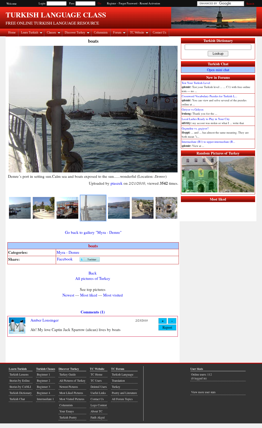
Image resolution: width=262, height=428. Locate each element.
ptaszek (117, 183)
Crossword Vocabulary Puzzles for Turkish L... (209, 96)
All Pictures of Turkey (72, 380)
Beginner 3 (43, 387)
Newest (68, 295)
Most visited (113, 295)
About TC (97, 411)
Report (167, 327)
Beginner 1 (43, 374)
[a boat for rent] (67, 217)
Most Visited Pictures (71, 399)
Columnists (101, 32)
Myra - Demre (68, 252)
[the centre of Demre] (43, 217)
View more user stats (203, 392)
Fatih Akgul (98, 417)
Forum (117, 32)
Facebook (65, 258)
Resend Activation (150, 3)
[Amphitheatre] (142, 217)
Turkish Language (122, 374)
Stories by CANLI (20, 387)
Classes (51, 32)
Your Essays (66, 411)
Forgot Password (128, 3)
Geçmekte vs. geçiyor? (195, 128)
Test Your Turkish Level (196, 83)
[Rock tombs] (166, 217)
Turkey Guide (67, 374)
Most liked (88, 295)
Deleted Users (99, 387)
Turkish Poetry (68, 417)
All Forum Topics (122, 399)
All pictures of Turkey (92, 278)
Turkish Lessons (18, 374)
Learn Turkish (29, 32)
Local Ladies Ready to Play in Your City (206, 119)
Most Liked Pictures (71, 393)
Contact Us (159, 32)
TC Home (96, 374)
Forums (224, 77)
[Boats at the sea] (118, 217)
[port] (19, 217)
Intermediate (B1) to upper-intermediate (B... (208, 142)
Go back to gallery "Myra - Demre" (93, 232)
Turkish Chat (218, 64)
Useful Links (98, 393)
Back (93, 273)
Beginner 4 (43, 393)
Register (111, 3)
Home (12, 32)
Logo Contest (99, 405)
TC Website (137, 32)
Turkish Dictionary (218, 40)
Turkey (116, 387)
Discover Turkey (75, 32)
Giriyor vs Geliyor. (193, 109)
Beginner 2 (43, 380)
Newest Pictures (68, 387)
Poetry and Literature (124, 393)
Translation (118, 380)
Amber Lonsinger (44, 320)
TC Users (96, 380)
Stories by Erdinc (19, 380)
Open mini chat (218, 69)
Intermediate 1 (45, 399)
